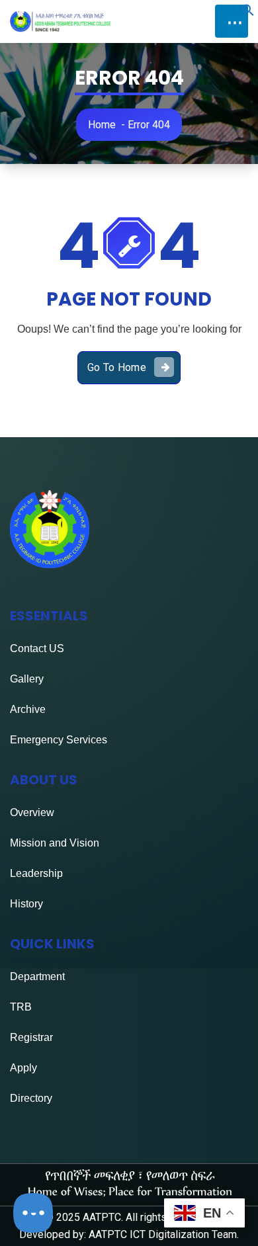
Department (37, 976)
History (26, 903)
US (55, 648)
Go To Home (116, 367)
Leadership (36, 873)
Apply (23, 1067)
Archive (28, 709)
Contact (28, 648)
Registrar (31, 1037)
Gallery (27, 679)
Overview (32, 812)
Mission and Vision (54, 843)
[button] (248, 13)
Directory (31, 1098)
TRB (21, 1007)
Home (102, 124)
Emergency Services (58, 739)
